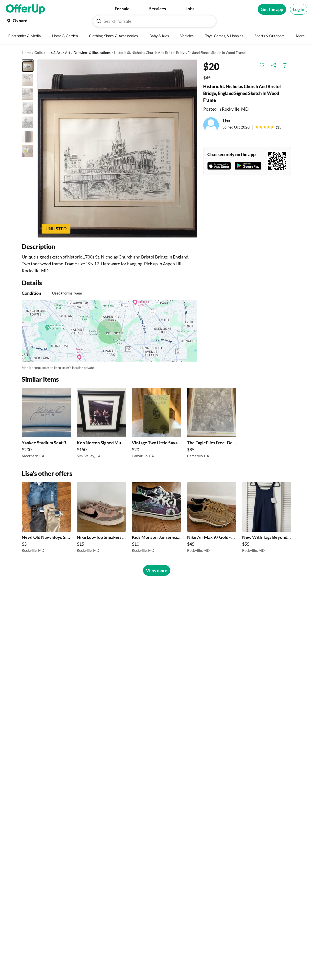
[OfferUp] (25, 9)
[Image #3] (28, 94)
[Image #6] (28, 136)
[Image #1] (28, 65)
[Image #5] (28, 122)
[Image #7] (28, 151)
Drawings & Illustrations (92, 52)
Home (26, 52)
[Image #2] (28, 80)
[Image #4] (28, 108)
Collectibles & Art (48, 52)
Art (67, 52)
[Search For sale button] (99, 21)
